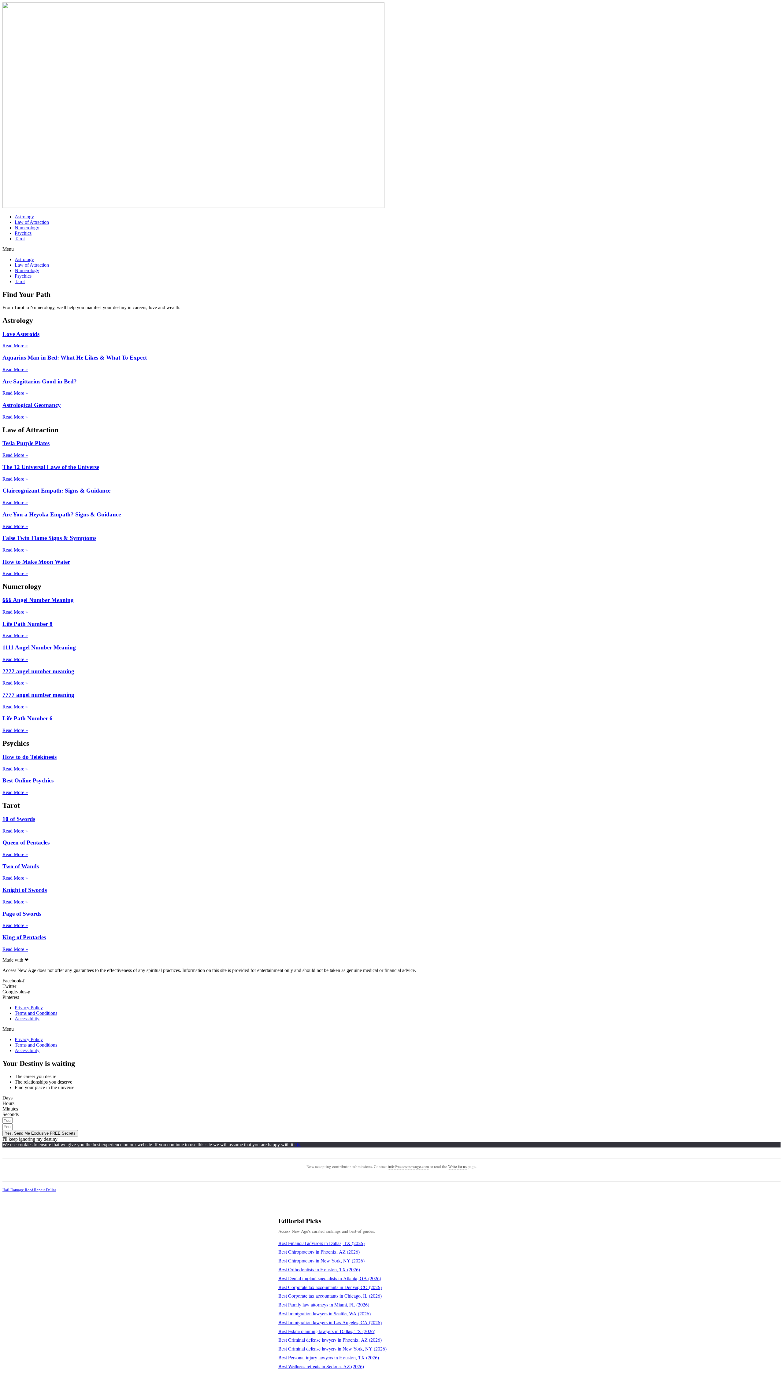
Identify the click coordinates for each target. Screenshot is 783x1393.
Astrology (24, 216)
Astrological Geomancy (31, 405)
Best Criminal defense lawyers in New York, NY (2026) (332, 1348)
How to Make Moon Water (36, 562)
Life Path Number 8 (27, 624)
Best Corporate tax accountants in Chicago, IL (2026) (330, 1295)
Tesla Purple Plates (26, 443)
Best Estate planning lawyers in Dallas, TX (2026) (326, 1331)
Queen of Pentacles (26, 842)
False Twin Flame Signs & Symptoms (49, 538)
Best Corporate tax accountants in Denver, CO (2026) (330, 1287)
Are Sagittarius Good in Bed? (39, 381)
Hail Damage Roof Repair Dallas (29, 1190)
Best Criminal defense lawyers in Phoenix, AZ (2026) (330, 1339)
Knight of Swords (24, 890)
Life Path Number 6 (27, 718)
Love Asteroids (20, 334)
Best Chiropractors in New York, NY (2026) (321, 1260)
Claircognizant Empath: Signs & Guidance (56, 490)
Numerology (27, 227)
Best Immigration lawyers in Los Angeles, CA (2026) (330, 1322)
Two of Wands (20, 866)
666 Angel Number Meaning (38, 600)
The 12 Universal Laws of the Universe (50, 467)
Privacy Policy (29, 1007)
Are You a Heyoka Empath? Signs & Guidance (61, 514)
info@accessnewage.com (408, 1166)
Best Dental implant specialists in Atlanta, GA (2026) (329, 1278)
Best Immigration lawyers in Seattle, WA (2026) (324, 1313)
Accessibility (27, 1018)
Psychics (23, 233)
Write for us (457, 1166)
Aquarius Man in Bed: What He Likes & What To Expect (74, 357)
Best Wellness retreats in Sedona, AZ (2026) (321, 1366)
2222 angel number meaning (38, 671)
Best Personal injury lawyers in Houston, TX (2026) (328, 1357)
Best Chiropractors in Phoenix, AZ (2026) (319, 1251)
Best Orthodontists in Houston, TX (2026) (319, 1269)
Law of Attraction (32, 222)
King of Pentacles (24, 937)
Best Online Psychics (28, 780)
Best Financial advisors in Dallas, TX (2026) (321, 1243)
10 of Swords (18, 819)
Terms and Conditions (36, 1013)
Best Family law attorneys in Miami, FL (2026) (323, 1304)
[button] (391, 249)
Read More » (15, 345)
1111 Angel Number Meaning (39, 647)
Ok (298, 1144)
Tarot (20, 238)
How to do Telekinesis (29, 757)
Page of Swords (21, 914)
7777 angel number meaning (38, 695)
